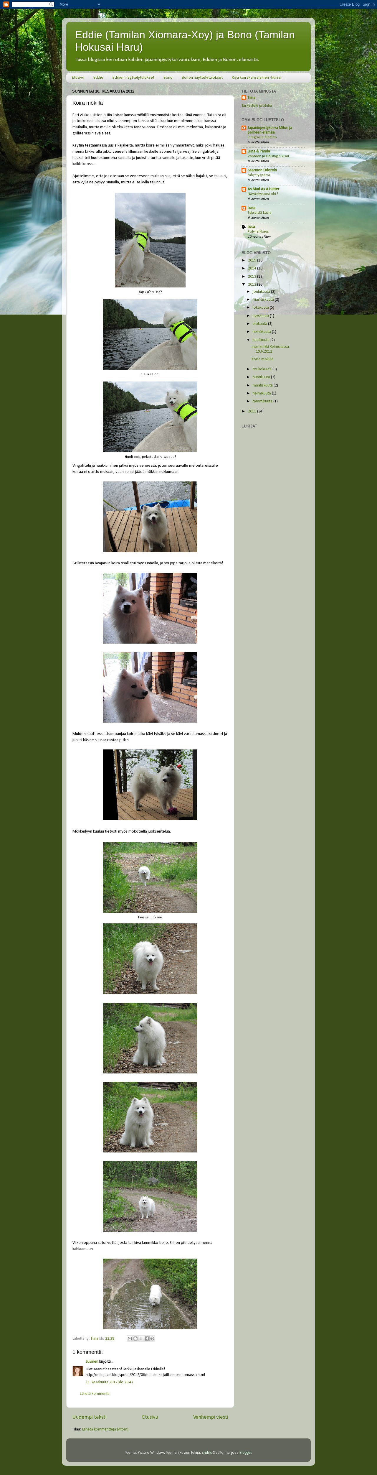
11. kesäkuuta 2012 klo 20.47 (109, 1382)
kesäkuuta (261, 340)
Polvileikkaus (258, 231)
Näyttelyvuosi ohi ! (263, 194)
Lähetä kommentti (95, 1394)
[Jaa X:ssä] (141, 1338)
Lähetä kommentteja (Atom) (105, 1429)
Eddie (98, 77)
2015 (252, 260)
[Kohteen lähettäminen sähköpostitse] (130, 1338)
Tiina (251, 98)
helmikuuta (262, 393)
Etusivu (78, 77)
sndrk (206, 1453)
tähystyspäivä (259, 175)
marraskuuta (264, 300)
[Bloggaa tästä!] (135, 1338)
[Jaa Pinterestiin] (152, 1338)
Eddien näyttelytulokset (133, 77)
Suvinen (92, 1362)
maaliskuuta (263, 385)
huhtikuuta (262, 377)
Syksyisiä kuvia (260, 213)
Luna (251, 208)
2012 (252, 285)
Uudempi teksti (89, 1417)
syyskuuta (261, 316)
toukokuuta (262, 369)
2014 (252, 268)
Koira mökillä (262, 359)
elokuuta (260, 324)
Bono (168, 77)
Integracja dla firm (262, 137)
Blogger (245, 1453)
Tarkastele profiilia (257, 106)
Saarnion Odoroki (262, 170)
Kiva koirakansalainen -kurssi (256, 77)
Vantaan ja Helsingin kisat (268, 156)
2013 (252, 277)
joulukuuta (262, 292)
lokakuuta (261, 308)
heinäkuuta (262, 332)
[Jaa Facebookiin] (147, 1338)
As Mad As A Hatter (264, 189)
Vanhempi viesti (210, 1417)
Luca (251, 227)
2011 (252, 411)
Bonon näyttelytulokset (202, 77)
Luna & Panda (259, 151)
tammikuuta (263, 401)
